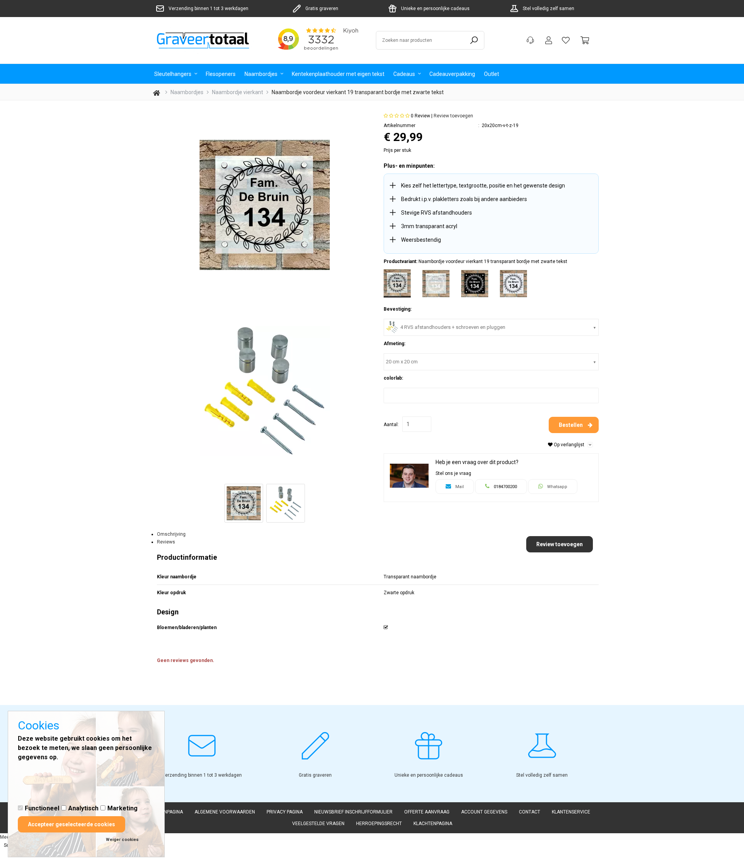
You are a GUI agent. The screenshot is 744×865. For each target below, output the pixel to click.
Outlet (491, 74)
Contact (529, 812)
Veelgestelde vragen (318, 823)
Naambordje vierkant (237, 92)
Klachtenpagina (432, 823)
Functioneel (42, 808)
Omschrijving (171, 534)
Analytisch (83, 808)
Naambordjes (262, 74)
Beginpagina (168, 812)
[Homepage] (205, 40)
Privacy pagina (285, 812)
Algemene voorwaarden (225, 812)
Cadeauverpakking (452, 74)
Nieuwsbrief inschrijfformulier (353, 812)
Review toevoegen (453, 116)
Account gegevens (484, 812)
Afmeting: (394, 343)
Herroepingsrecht (379, 823)
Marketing (122, 808)
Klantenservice (571, 812)
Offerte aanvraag (427, 812)
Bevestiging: (398, 309)
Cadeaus (404, 74)
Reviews (166, 542)
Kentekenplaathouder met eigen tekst (338, 74)
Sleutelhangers (173, 74)
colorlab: (393, 378)
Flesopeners (221, 74)
